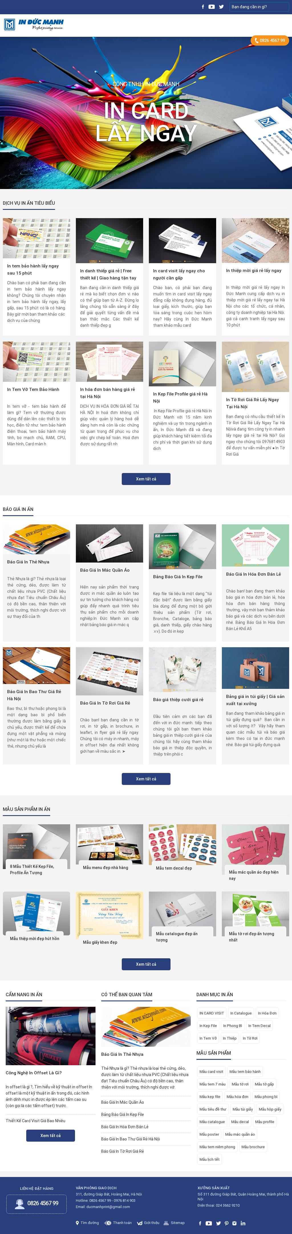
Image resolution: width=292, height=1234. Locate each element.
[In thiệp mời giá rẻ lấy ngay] (255, 240)
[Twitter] (221, 6)
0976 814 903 (124, 1200)
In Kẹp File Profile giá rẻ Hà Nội (180, 397)
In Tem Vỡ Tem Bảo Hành (33, 389)
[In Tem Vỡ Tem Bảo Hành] (36, 361)
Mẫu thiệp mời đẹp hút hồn (34, 938)
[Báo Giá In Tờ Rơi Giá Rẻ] (109, 671)
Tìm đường (89, 1223)
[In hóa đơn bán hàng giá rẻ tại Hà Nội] (109, 361)
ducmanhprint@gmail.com (108, 1207)
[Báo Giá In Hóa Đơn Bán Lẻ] (255, 545)
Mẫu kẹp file (210, 1096)
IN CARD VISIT (212, 1013)
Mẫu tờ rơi (240, 1084)
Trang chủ (69, 40)
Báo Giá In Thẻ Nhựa (28, 562)
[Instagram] (234, 1223)
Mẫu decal (240, 1121)
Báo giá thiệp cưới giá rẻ (178, 699)
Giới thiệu (210, 40)
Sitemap (177, 1223)
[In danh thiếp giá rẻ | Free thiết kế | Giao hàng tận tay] (109, 240)
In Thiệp (230, 1038)
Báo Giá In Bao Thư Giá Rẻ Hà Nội (34, 695)
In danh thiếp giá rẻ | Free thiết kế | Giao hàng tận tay (108, 274)
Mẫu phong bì (266, 1096)
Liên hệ (235, 40)
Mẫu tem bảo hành (245, 1071)
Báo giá (159, 40)
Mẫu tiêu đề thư (213, 1109)
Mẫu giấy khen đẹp (100, 942)
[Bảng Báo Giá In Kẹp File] (182, 546)
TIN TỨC (184, 40)
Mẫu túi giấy (243, 1109)
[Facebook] (203, 6)
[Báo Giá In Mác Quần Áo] (109, 543)
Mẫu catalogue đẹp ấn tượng (177, 936)
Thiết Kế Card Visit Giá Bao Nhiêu (35, 1121)
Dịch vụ (96, 40)
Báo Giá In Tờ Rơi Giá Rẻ (105, 703)
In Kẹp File (208, 1025)
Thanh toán (122, 1223)
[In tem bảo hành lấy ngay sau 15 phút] (36, 238)
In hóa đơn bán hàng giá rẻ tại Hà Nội (107, 393)
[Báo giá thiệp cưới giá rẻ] (182, 669)
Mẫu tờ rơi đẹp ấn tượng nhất (251, 936)
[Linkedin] (243, 1223)
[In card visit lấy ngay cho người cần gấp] (182, 240)
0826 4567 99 (272, 40)
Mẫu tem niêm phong (217, 1146)
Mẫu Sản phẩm (128, 40)
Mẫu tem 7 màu (213, 1084)
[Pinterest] (226, 1223)
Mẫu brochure (253, 1146)
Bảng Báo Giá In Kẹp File (177, 576)
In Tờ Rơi (250, 1038)
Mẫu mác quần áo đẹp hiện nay (254, 875)
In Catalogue (241, 1013)
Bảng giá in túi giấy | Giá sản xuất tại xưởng (255, 700)
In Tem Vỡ (208, 1038)
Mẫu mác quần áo (240, 1134)
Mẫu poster (209, 1134)
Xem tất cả (146, 479)
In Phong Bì (232, 1025)
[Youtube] (211, 6)
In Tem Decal (259, 1025)
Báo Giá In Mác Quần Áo (104, 570)
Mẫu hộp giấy (270, 1109)
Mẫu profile (264, 1121)
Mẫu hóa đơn (237, 1096)
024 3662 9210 (228, 1205)
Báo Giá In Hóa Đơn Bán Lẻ (253, 574)
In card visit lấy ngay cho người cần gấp (179, 274)
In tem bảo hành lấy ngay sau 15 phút (33, 269)
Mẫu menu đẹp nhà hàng (105, 867)
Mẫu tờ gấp (264, 1084)
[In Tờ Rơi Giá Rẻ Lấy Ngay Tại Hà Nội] (255, 366)
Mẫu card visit (211, 1071)
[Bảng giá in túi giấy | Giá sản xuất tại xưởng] (255, 667)
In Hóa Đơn (267, 1013)
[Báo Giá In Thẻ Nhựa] (36, 539)
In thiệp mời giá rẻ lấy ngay (253, 270)
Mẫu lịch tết (210, 1159)
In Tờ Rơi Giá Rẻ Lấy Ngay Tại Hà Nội (252, 403)
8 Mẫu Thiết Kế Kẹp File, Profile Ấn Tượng (32, 869)
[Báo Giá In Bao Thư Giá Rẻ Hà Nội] (36, 665)
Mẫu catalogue (212, 1121)
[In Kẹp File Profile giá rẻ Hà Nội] (182, 363)
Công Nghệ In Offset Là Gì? (34, 1072)
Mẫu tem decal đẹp (174, 868)
